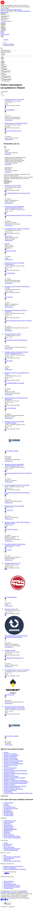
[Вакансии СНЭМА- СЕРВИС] (18, 440)
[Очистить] (3, 54)
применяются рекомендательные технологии (14, 891)
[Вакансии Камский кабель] (18, 583)
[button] (2, 31)
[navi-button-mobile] (2, 36)
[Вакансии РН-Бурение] (18, 686)
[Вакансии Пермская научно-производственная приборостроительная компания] (18, 625)
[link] (3, 28)
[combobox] (8, 50)
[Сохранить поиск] (2, 58)
